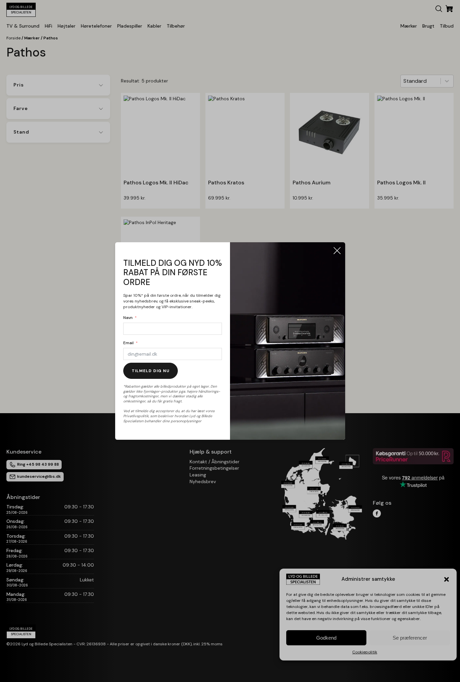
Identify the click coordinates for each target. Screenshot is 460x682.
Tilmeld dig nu (150, 370)
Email (128, 343)
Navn (128, 317)
